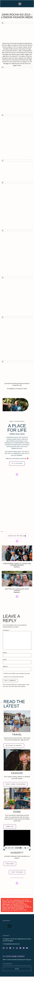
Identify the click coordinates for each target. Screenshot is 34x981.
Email (5, 659)
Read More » (17, 567)
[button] (20, 4)
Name (5, 652)
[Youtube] (27, 948)
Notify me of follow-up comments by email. (17, 673)
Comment (6, 630)
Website (5, 666)
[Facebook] (10, 948)
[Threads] (7, 948)
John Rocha (13, 43)
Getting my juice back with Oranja (17, 589)
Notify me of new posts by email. (14, 676)
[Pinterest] (23, 948)
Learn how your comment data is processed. (16, 685)
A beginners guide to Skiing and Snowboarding (17, 564)
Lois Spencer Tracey (21, 388)
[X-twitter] (13, 948)
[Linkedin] (20, 948)
